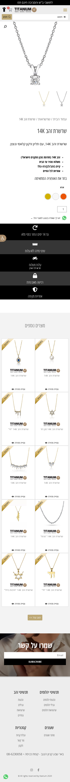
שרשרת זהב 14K (52, 375)
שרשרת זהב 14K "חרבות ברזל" (18, 589)
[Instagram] (31, 770)
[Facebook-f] (38, 770)
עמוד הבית (60, 119)
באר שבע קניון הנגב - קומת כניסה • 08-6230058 (35, 754)
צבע (62, 187)
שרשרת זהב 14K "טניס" (52, 536)
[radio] (63, 196)
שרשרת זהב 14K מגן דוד (52, 429)
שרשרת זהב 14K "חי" (18, 429)
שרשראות (44, 119)
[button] (3, 238)
